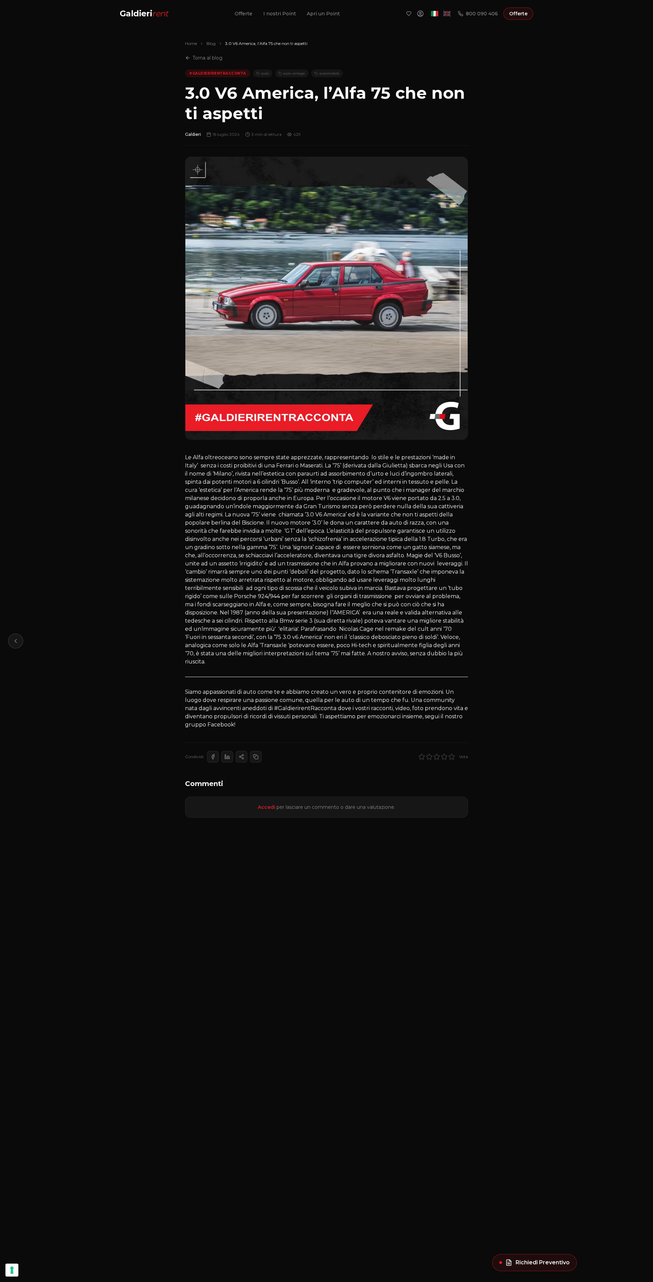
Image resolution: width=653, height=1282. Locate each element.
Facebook (220, 724)
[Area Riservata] (420, 13)
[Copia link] (256, 757)
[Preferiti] (409, 13)
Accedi (266, 807)
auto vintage (294, 73)
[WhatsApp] (241, 757)
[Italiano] (434, 14)
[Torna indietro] (15, 641)
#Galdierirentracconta (217, 73)
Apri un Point (323, 14)
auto (265, 73)
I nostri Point (279, 14)
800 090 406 (482, 14)
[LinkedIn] (227, 757)
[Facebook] (213, 757)
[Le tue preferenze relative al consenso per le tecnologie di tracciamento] (11, 1270)
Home (191, 43)
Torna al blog (207, 58)
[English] (446, 14)
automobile (329, 73)
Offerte (243, 14)
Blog (211, 43)
